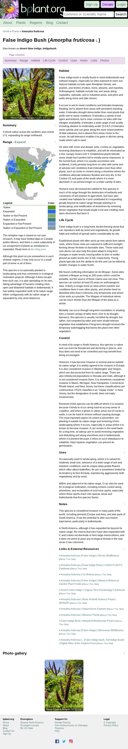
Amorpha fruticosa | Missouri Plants (79, 615)
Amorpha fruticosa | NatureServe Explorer (83, 609)
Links (94, 60)
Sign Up (92, 4)
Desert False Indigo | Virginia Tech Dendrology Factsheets (93, 590)
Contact (62, 23)
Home (6, 31)
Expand (20, 142)
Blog (49, 23)
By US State (26, 728)
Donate (107, 4)
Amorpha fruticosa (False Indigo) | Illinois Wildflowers (89, 555)
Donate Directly (63, 722)
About (7, 23)
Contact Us (8, 731)
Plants (21, 23)
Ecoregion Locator (29, 725)
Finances (59, 728)
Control (63, 60)
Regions (36, 23)
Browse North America (32, 722)
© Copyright (110, 722)
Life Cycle (49, 60)
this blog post (38, 249)
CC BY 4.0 (40, 118)
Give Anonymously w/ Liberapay (71, 725)
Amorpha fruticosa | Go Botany (77, 574)
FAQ (57, 731)
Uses (74, 60)
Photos (104, 60)
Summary (11, 60)
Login (122, 4)
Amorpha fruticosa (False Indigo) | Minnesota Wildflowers (91, 630)
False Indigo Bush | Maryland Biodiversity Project (88, 620)
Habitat (35, 60)
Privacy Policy (111, 725)
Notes (84, 60)
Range (24, 60)
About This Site (67, 559)
